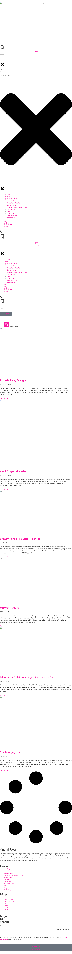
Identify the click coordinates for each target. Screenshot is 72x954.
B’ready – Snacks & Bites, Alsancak (20, 538)
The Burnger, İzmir (10, 752)
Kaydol (36, 51)
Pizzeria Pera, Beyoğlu (13, 380)
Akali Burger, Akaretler (13, 471)
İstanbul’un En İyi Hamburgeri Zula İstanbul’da (26, 677)
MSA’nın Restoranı (10, 607)
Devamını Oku (4, 398)
